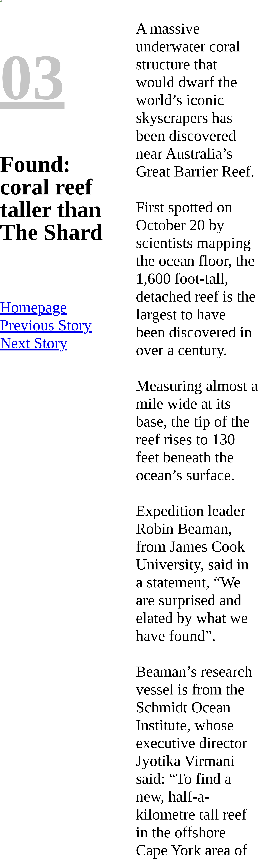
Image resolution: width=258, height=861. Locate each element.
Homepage (33, 307)
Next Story (33, 342)
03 (32, 77)
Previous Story (46, 325)
